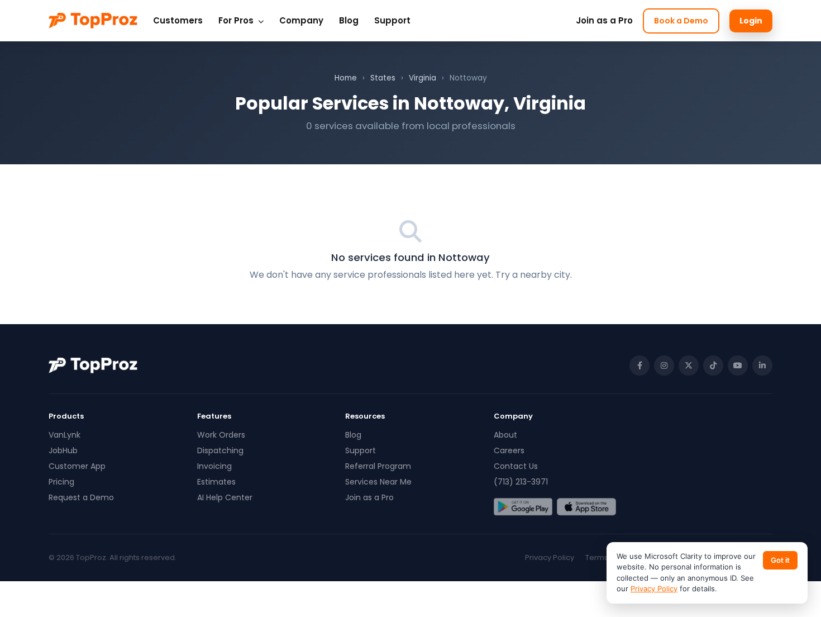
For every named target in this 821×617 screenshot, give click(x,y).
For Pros (237, 20)
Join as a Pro (604, 20)
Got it (780, 560)
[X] (689, 365)
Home (346, 78)
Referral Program (378, 466)
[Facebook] (639, 365)
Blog (349, 20)
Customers (178, 20)
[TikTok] (713, 365)
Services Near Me (378, 482)
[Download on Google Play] (523, 507)
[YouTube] (738, 365)
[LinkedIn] (762, 365)
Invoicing (214, 466)
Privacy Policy (549, 557)
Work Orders (221, 435)
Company (301, 20)
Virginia (422, 78)
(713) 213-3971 (521, 482)
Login (750, 20)
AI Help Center (224, 497)
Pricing (61, 482)
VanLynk (64, 435)
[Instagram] (664, 365)
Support (392, 20)
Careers (509, 450)
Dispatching (220, 450)
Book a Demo (681, 20)
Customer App (77, 466)
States (382, 78)
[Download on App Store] (586, 507)
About (505, 435)
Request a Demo (81, 497)
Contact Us (516, 466)
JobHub (63, 450)
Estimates (216, 482)
